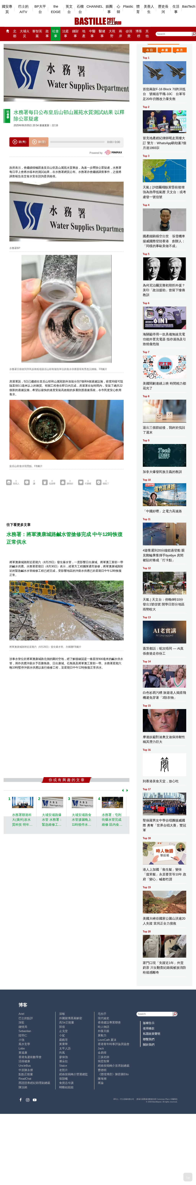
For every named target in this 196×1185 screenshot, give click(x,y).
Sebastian (25, 1031)
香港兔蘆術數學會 (30, 1057)
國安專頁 (7, 9)
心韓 (118, 9)
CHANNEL (95, 6)
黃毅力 (102, 1035)
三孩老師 (103, 1057)
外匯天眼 (103, 1031)
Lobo (22, 1048)
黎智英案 (37, 33)
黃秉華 (63, 1044)
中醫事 (92, 33)
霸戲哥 (63, 1039)
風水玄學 (24, 1044)
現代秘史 (103, 1018)
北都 (14, 33)
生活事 (175, 9)
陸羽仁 (23, 1035)
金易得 (102, 1052)
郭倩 (62, 1026)
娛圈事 (109, 9)
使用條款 (148, 1028)
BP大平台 (40, 9)
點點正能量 (26, 1074)
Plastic (128, 6)
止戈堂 (63, 1031)
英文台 (69, 9)
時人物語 (103, 1026)
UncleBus (25, 1065)
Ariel (21, 1013)
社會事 (55, 33)
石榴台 (80, 9)
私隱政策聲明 (151, 1033)
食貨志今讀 (66, 1082)
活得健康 (24, 1061)
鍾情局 (23, 1026)
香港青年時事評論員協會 (113, 1044)
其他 (147, 33)
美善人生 (149, 9)
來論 (101, 1082)
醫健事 (102, 33)
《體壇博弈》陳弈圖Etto (113, 1074)
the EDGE (56, 9)
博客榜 (139, 33)
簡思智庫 (103, 1061)
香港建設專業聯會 (109, 1022)
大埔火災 (24, 33)
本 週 (164, 50)
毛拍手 (102, 1013)
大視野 (112, 33)
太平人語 (65, 1048)
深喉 (62, 1013)
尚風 (62, 1052)
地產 (83, 33)
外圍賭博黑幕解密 (70, 1018)
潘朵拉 (63, 1061)
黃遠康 (23, 1052)
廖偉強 (63, 1057)
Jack (101, 1048)
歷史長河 (163, 9)
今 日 (149, 50)
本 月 (179, 50)
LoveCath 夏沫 (107, 1039)
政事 (47, 33)
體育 (138, 9)
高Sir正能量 (66, 1022)
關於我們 (148, 1044)
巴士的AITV (23, 9)
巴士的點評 (26, 1018)
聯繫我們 (148, 1039)
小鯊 (62, 1035)
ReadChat (25, 1078)
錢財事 (75, 33)
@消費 (129, 33)
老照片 (63, 1070)
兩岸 (120, 33)
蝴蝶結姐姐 (66, 1087)
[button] (122, 790)
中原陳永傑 (26, 1070)
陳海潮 (102, 1078)
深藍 (21, 1022)
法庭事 (65, 33)
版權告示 (148, 1023)
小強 (21, 1039)
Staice (63, 1065)
